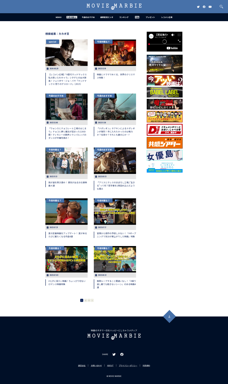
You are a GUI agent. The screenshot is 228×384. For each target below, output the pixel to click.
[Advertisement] (165, 216)
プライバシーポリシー (128, 365)
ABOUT (110, 365)
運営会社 (82, 365)
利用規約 (146, 365)
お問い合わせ (96, 365)
